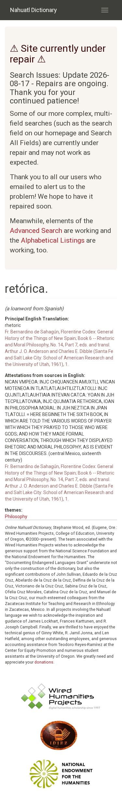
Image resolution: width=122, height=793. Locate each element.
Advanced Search (36, 231)
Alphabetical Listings (53, 240)
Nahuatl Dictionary (33, 10)
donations (43, 662)
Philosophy (16, 516)
